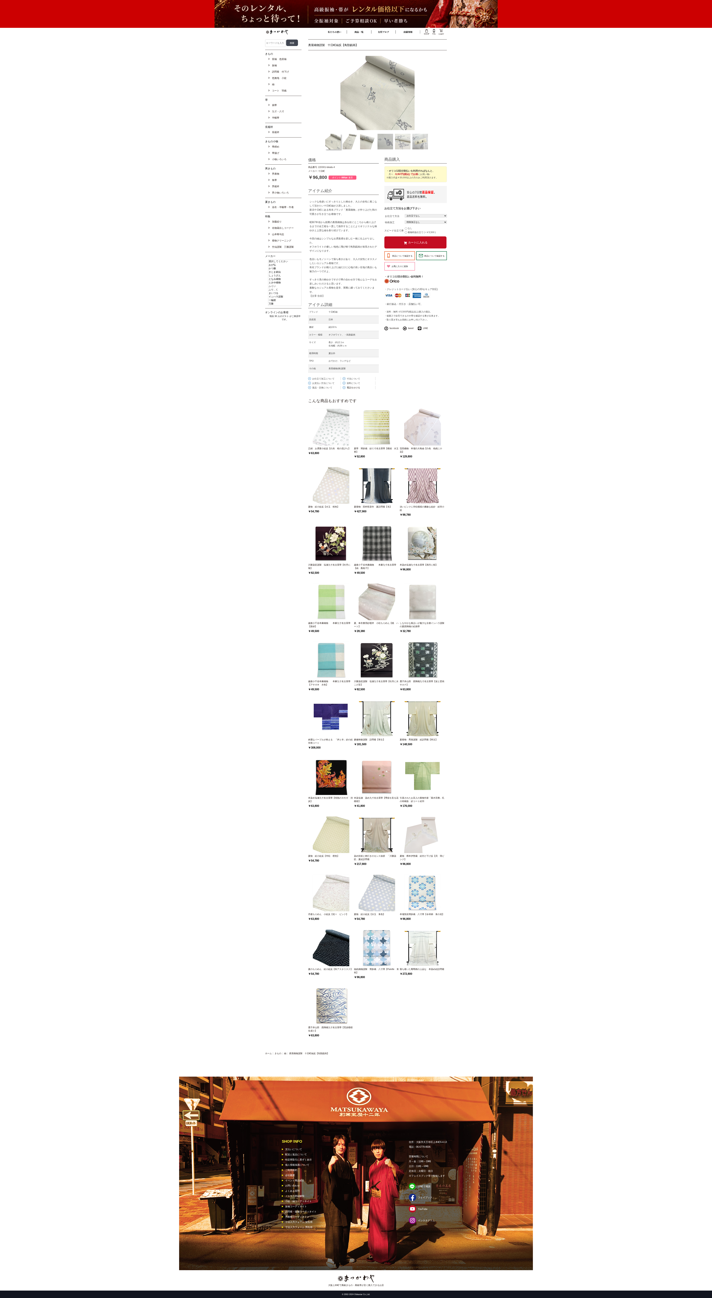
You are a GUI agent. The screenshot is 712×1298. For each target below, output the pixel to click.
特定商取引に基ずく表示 (298, 1159)
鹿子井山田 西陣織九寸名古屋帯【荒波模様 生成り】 (331, 1029)
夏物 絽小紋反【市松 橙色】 (323, 856)
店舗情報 (407, 31)
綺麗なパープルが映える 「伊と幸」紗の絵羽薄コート (330, 741)
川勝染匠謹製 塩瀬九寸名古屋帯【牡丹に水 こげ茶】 (376, 683)
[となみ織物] (284, 279)
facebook (394, 328)
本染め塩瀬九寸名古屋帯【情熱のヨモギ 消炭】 (330, 800)
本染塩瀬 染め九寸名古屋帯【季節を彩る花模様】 (376, 800)
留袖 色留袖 (278, 59)
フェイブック (425, 1197)
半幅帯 (275, 117)
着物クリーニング (281, 240)
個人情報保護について (297, 1164)
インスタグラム (426, 1220)
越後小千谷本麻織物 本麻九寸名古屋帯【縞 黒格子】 (375, 566)
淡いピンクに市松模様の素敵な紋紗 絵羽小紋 (422, 508)
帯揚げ (275, 153)
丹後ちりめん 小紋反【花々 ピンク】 (328, 914)
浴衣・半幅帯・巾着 (282, 207)
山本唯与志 (277, 234)
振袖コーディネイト (296, 1206)
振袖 (274, 65)
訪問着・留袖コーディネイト (301, 1211)
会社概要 (290, 1175)
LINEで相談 (424, 1186)
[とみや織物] (284, 282)
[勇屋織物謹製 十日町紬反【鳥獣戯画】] (377, 93)
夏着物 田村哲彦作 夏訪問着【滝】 (373, 506)
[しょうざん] (284, 275)
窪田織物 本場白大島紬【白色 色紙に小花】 (421, 450)
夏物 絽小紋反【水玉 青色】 (369, 914)
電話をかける (353, 387)
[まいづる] (284, 293)
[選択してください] (284, 261)
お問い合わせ (292, 1185)
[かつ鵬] (284, 268)
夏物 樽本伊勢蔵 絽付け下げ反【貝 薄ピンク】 (422, 858)
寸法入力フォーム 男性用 (298, 1227)
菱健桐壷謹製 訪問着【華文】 (369, 739)
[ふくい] (284, 286)
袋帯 (274, 105)
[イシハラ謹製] (284, 297)
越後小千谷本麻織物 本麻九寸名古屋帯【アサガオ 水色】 (329, 683)
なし (410, 228)
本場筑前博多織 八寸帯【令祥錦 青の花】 (422, 914)
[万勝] (284, 304)
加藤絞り (276, 221)
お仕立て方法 (392, 216)
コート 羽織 (278, 90)
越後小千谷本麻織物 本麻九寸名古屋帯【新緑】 (329, 625)
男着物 (275, 173)
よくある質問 (292, 1190)
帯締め (275, 146)
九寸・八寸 (277, 111)
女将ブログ (383, 31)
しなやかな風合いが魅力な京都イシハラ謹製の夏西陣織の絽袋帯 (422, 625)
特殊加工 (390, 222)
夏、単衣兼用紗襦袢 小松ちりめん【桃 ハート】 (376, 625)
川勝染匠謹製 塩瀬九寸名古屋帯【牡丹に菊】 (329, 566)
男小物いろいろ (280, 192)
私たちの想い (334, 31)
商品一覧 (359, 31)
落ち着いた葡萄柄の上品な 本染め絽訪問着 (422, 969)
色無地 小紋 (278, 78)
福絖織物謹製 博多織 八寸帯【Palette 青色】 (376, 971)
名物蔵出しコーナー (282, 228)
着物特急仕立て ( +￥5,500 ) (422, 232)
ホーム (268, 1053)
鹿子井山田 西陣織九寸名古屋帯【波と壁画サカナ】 (422, 683)
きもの (278, 1053)
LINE (425, 328)
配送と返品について (296, 1154)
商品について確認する (402, 256)
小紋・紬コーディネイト (298, 1201)
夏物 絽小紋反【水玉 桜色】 (323, 506)
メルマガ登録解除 (294, 1196)
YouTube (422, 1209)
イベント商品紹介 (294, 1180)
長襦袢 (275, 132)
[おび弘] (284, 265)
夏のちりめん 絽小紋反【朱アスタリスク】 (330, 969)
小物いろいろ (278, 159)
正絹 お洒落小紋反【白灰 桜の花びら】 (329, 448)
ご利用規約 (291, 1170)
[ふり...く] (284, 290)
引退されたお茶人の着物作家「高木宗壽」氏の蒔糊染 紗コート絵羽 (422, 800)
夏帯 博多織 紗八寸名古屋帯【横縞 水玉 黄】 (377, 450)
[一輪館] (284, 300)
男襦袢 (275, 186)
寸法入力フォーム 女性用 (298, 1222)
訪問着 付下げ (280, 71)
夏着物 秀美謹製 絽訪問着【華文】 (419, 739)
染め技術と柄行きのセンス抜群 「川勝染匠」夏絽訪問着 (375, 858)
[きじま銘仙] (284, 272)
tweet (410, 328)
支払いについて (293, 1149)
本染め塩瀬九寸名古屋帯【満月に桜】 (419, 565)
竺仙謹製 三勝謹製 (282, 246)
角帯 (274, 180)
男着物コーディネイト (297, 1216)
